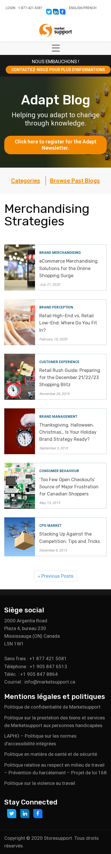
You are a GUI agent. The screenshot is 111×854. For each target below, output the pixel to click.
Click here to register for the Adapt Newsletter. (56, 145)
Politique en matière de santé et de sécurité (50, 754)
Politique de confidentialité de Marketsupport (52, 707)
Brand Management (58, 417)
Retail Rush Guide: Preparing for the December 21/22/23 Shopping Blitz (69, 377)
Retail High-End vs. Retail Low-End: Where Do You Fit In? (68, 323)
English (75, 8)
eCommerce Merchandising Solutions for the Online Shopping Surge (68, 268)
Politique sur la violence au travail (39, 783)
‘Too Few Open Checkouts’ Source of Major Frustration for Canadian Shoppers (68, 487)
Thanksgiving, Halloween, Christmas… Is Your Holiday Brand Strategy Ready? (67, 432)
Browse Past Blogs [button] (75, 180)
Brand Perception (56, 307)
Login (10, 8)
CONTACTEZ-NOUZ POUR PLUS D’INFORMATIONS (58, 69)
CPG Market (50, 526)
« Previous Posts (55, 576)
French (90, 8)
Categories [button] (25, 180)
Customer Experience (59, 362)
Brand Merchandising (60, 253)
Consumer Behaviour (59, 471)
